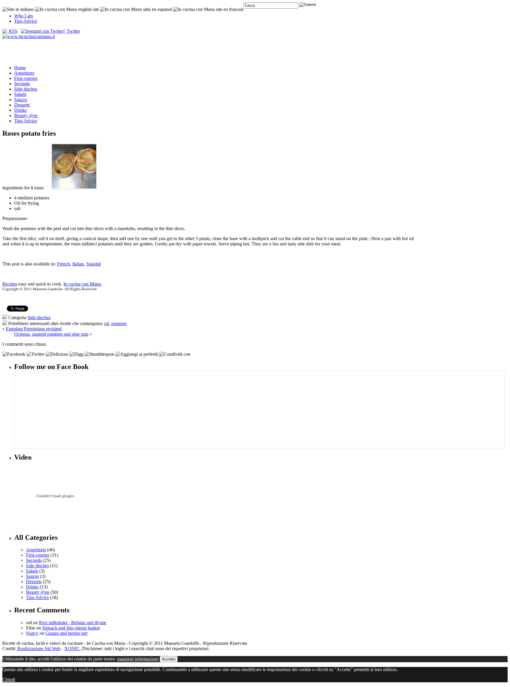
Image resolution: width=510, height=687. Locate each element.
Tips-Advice (25, 21)
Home (20, 67)
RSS (12, 31)
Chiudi (8, 679)
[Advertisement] (255, 51)
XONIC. (72, 648)
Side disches (25, 88)
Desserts (22, 104)
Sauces (20, 99)
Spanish (93, 263)
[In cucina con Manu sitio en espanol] (136, 9)
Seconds (22, 83)
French (63, 263)
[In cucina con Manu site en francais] (208, 9)
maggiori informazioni (137, 658)
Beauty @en (25, 115)
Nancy (32, 633)
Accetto (168, 659)
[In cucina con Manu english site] (67, 9)
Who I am (23, 15)
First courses (25, 78)
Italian (78, 263)
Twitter (73, 31)
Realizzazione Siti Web (38, 648)
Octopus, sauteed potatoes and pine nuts (51, 334)
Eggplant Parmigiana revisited (34, 328)
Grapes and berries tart (66, 633)
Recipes (9, 283)
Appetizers (24, 73)
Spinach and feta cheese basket (71, 627)
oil (106, 323)
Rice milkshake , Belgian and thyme (72, 622)
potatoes (119, 323)
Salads (20, 94)
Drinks (20, 110)
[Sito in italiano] (18, 9)
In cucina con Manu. (82, 283)
